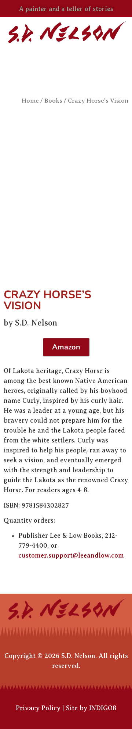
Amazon (66, 347)
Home (30, 100)
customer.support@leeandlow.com (71, 555)
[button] (66, 61)
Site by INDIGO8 (91, 708)
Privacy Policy (38, 708)
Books (53, 100)
